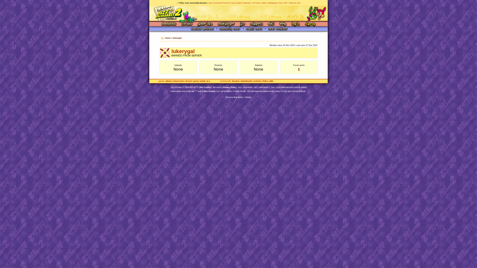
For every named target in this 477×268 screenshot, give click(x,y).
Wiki (271, 24)
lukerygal (177, 38)
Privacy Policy (230, 87)
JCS (242, 24)
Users (167, 38)
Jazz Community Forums (218, 3)
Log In (295, 24)
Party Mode (199, 81)
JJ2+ (286, 3)
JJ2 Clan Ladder (259, 3)
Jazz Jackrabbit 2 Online (238, 13)
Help (283, 24)
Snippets (256, 24)
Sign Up (310, 24)
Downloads (169, 24)
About (168, 81)
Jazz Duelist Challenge (241, 3)
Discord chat (295, 3)
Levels (189, 81)
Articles (258, 81)
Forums (187, 24)
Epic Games (209, 91)
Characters (178, 81)
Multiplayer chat (275, 3)
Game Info (205, 24)
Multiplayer (226, 24)
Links (265, 81)
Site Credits (205, 87)
